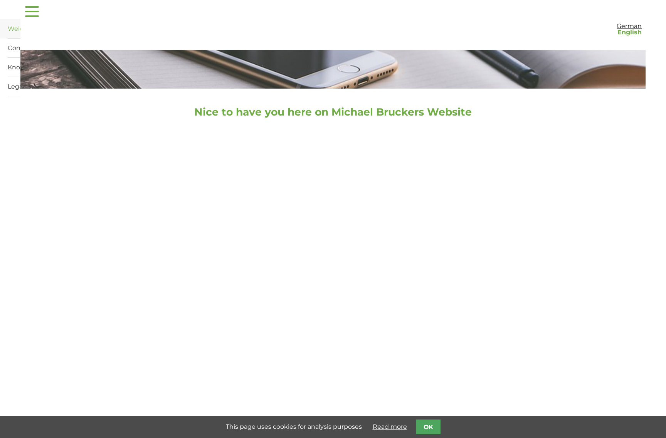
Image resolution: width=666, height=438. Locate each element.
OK (428, 427)
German (629, 26)
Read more (390, 426)
